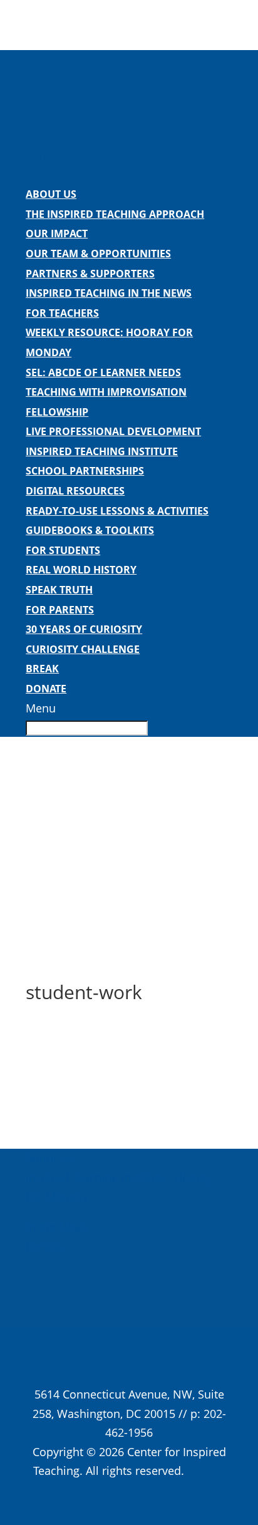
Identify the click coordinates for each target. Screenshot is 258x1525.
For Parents (60, 610)
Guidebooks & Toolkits (90, 530)
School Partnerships (85, 471)
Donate (46, 689)
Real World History (81, 570)
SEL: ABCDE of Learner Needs (103, 372)
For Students (63, 550)
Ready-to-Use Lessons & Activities (117, 511)
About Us (51, 194)
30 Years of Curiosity (84, 629)
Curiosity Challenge (83, 649)
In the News (57, 1227)
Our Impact (57, 233)
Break (42, 668)
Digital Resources (75, 491)
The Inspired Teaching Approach (115, 214)
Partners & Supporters (90, 273)
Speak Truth (59, 590)
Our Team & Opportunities (98, 253)
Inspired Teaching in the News (109, 293)
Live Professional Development (113, 431)
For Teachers (62, 313)
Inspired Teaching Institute (102, 451)
